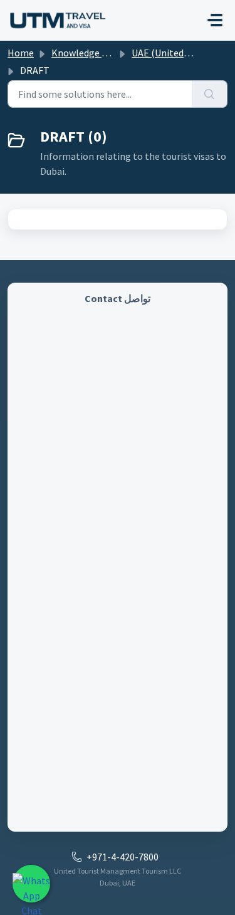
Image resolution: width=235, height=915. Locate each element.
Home (21, 52)
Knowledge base (86, 52)
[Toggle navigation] (214, 20)
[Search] (209, 94)
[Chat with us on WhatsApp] (31, 883)
